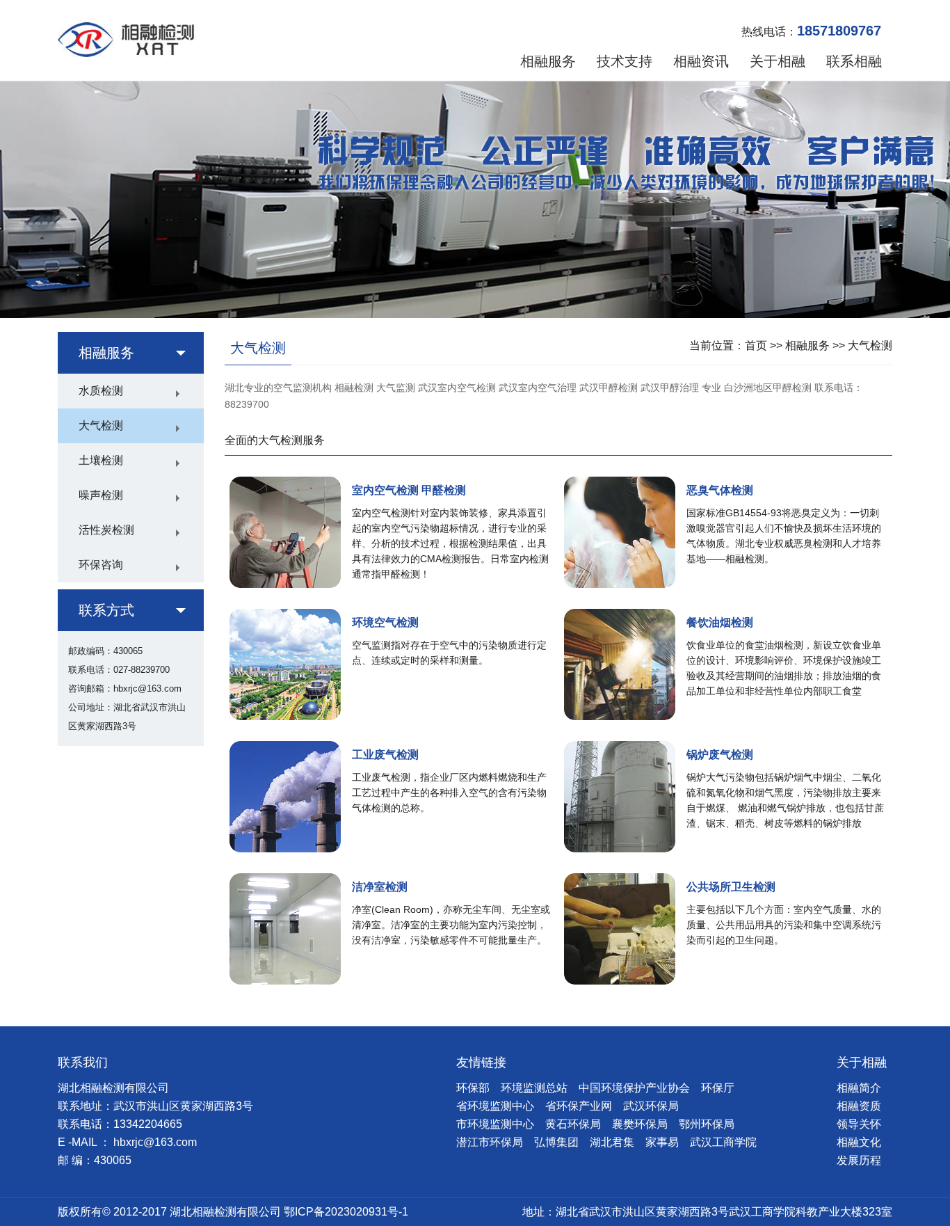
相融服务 (548, 61)
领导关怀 (859, 1124)
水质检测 (101, 391)
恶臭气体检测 (719, 490)
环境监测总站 (534, 1088)
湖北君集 (612, 1142)
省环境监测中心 (495, 1106)
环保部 (473, 1088)
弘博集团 (556, 1142)
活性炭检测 (106, 530)
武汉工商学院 (723, 1142)
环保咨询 (101, 565)
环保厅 (717, 1088)
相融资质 (859, 1106)
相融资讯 (701, 61)
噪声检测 (101, 495)
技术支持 (624, 61)
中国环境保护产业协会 (634, 1088)
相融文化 (859, 1142)
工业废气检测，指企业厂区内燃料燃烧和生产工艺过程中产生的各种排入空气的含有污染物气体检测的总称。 (449, 792)
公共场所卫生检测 (730, 887)
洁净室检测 (380, 887)
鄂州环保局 (706, 1124)
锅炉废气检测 (719, 755)
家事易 (662, 1142)
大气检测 (101, 425)
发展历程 (859, 1160)
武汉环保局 (651, 1106)
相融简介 (859, 1088)
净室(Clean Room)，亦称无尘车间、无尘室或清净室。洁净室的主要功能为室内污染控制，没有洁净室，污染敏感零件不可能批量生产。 (451, 925)
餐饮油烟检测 (719, 622)
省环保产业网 (578, 1106)
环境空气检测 (385, 622)
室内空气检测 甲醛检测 (409, 490)
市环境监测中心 (495, 1124)
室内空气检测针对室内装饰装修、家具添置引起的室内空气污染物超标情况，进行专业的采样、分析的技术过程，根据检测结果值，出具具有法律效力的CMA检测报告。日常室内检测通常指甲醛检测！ (450, 543)
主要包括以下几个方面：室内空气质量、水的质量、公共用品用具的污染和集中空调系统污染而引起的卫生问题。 (783, 925)
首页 (756, 345)
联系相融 (854, 61)
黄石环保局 (573, 1124)
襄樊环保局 (640, 1124)
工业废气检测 (385, 755)
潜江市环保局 (489, 1142)
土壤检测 (101, 460)
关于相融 (777, 61)
